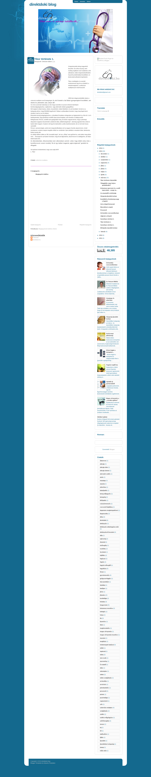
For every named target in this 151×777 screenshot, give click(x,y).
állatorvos (103, 460)
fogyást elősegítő (105, 565)
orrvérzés (103, 684)
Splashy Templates (49, 763)
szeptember (105, 160)
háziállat (102, 585)
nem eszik (103, 658)
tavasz (102, 724)
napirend (102, 651)
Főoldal (76, 1)
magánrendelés (105, 628)
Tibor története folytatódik (108, 180)
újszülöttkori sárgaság (107, 744)
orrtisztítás (103, 681)
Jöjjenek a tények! (106, 216)
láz (101, 618)
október (103, 157)
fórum (102, 572)
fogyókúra (103, 568)
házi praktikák (104, 582)
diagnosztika (104, 513)
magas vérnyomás (106, 631)
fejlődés (102, 555)
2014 (101, 148)
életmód (102, 542)
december (104, 154)
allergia (102, 464)
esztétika (103, 549)
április (103, 174)
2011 (101, 238)
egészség (103, 539)
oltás (101, 668)
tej (100, 727)
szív (101, 704)
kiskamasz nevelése (106, 608)
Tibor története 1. (44, 59)
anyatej (102, 484)
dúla (101, 535)
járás (101, 592)
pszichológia (104, 698)
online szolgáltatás (106, 678)
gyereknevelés (104, 575)
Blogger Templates (36, 763)
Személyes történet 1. (107, 225)
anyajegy (103, 480)
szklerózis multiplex (42, 160)
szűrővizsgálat (104, 721)
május (103, 171)
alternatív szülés (105, 474)
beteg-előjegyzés (105, 494)
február (103, 231)
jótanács (102, 595)
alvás (101, 477)
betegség (103, 497)
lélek (101, 625)
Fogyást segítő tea (112, 365)
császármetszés (105, 504)
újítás (101, 737)
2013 (101, 151)
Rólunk (89, 1)
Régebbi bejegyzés (85, 225)
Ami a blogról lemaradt (107, 204)
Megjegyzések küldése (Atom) (48, 229)
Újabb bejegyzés (36, 225)
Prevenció (103, 210)
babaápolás (103, 490)
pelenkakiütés (104, 688)
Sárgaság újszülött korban (108, 196)
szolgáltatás (104, 711)
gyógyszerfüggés (105, 578)
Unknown (36, 237)
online (102, 674)
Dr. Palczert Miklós (112, 281)
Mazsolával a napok (106, 207)
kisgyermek (103, 605)
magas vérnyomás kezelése (109, 635)
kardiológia (103, 598)
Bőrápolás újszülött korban (108, 228)
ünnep (102, 747)
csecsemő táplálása (106, 507)
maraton (102, 638)
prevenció (103, 691)
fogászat (102, 558)
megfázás (103, 641)
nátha (101, 655)
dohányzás (103, 523)
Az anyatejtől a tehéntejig (108, 193)
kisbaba (102, 602)
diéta (101, 517)
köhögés (102, 611)
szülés (102, 714)
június (103, 169)
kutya (101, 615)
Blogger (112, 449)
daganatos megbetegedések (109, 510)
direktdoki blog (42, 4)
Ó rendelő (103, 664)
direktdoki (82, 1)
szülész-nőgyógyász (106, 717)
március (103, 177)
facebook (103, 552)
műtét (102, 648)
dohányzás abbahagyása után (109, 527)
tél (100, 731)
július (102, 166)
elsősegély (103, 545)
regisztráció (103, 701)
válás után (103, 751)
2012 (101, 235)
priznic (102, 694)
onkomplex (103, 671)
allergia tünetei (104, 470)
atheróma (103, 487)
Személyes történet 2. (107, 219)
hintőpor (102, 588)
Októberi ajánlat (102, 417)
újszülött (102, 741)
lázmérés (103, 621)
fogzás (102, 562)
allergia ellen (104, 467)
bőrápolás (103, 500)
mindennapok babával (107, 645)
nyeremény (103, 661)
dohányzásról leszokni (107, 532)
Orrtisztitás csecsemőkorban (109, 213)
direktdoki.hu (37, 240)
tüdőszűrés (103, 734)
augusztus (104, 163)
